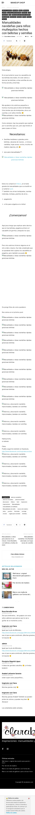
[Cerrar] (29, 798)
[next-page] (19, 601)
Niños (24, 17)
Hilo (29, 12)
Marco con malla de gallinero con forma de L (16, 769)
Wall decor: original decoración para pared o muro (21, 575)
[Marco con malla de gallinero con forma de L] (7, 594)
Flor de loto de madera (21, 583)
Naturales (15, 10)
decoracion (24, 12)
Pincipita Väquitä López (11, 661)
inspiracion (24, 502)
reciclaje (24, 511)
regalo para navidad (14, 513)
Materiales (26, 10)
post (11, 189)
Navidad (19, 17)
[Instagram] (8, 749)
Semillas (4, 19)
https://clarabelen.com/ (17, 557)
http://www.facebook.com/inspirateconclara (17, 451)
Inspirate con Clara (9, 626)
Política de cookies (11, 812)
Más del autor (8, 569)
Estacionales (13, 17)
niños (4, 511)
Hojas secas (5, 14)
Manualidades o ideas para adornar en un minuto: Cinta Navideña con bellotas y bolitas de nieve (10, 541)
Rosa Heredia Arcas (9, 611)
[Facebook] (3, 749)
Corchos (4, 12)
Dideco (18, 184)
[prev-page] (15, 601)
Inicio (3, 7)
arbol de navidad (19, 499)
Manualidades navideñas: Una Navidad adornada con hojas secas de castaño (25, 540)
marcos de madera (23, 509)
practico (10, 511)
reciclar (5, 513)
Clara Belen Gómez (9, 36)
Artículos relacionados (12, 566)
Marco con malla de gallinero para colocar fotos (17, 771)
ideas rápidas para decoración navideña (21, 14)
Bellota (20, 10)
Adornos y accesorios (13, 7)
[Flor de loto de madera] (7, 585)
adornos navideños (16, 497)
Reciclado (17, 511)
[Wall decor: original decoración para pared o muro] (7, 576)
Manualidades (6, 17)
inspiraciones (6, 504)
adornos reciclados (8, 499)
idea (10, 14)
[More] (25, 41)
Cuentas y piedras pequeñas (14, 12)
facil (18, 502)
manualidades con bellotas (10, 506)
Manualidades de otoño (9, 509)
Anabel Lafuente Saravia (11, 673)
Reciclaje (29, 17)
